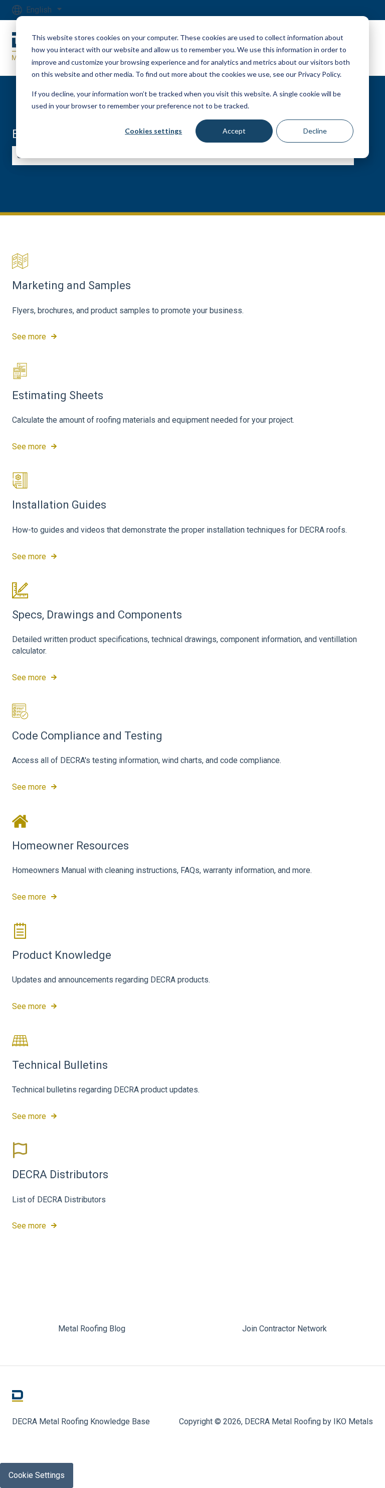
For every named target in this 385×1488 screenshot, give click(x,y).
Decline (315, 131)
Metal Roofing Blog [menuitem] (91, 1328)
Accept (234, 131)
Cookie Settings (37, 1475)
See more (29, 336)
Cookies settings (153, 131)
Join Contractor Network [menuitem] (284, 1328)
